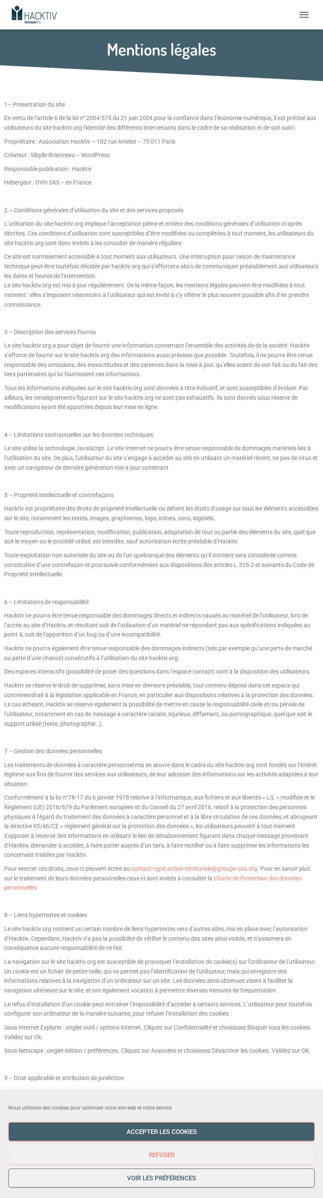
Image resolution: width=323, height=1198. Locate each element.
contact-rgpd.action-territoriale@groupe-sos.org (194, 868)
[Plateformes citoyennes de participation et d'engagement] (37, 14)
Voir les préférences (161, 1178)
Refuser (162, 1155)
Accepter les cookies (162, 1132)
